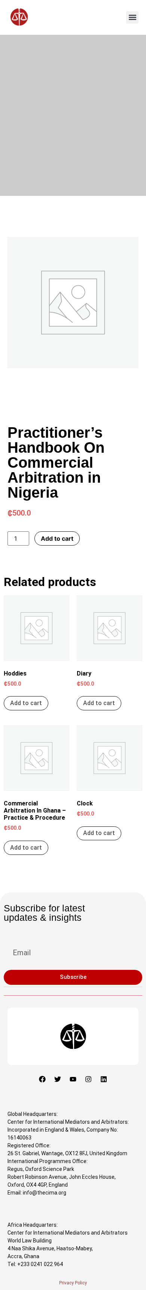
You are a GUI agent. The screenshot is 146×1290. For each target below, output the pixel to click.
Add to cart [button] (26, 703)
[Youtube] (73, 1079)
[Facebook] (42, 1079)
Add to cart (57, 538)
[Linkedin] (103, 1079)
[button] (132, 17)
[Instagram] (88, 1079)
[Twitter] (57, 1079)
